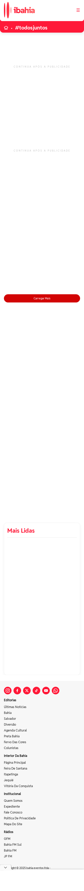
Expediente (12, 806)
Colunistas (11, 748)
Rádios (8, 832)
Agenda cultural (15, 730)
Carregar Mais (42, 298)
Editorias (10, 700)
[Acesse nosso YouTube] (46, 690)
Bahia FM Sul (12, 845)
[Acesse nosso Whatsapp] (55, 690)
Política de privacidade (20, 818)
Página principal (15, 763)
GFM (7, 839)
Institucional (12, 794)
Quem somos (13, 801)
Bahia (8, 713)
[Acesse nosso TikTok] (36, 690)
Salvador (10, 719)
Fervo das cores (15, 742)
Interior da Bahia (15, 756)
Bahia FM (10, 850)
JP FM (8, 856)
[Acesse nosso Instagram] (8, 690)
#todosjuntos (31, 28)
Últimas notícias (15, 707)
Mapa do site (13, 824)
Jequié (8, 780)
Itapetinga (11, 774)
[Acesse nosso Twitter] (27, 690)
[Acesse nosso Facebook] (17, 690)
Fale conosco (13, 812)
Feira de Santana (15, 768)
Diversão (10, 724)
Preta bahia (12, 736)
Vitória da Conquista (18, 786)
